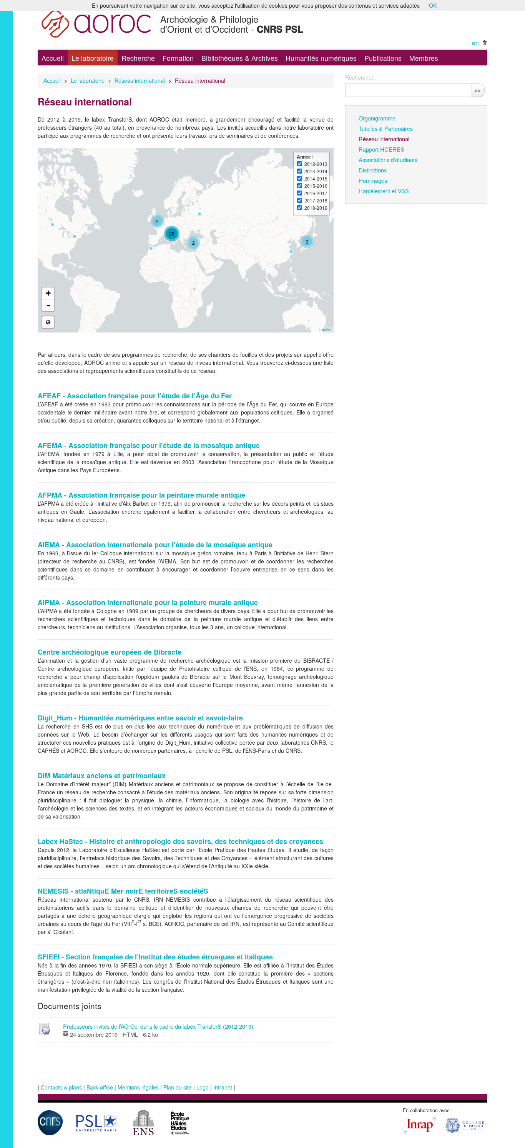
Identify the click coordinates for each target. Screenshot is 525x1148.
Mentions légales (138, 1087)
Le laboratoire (92, 58)
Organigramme (377, 118)
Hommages (373, 180)
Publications (383, 58)
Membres (423, 58)
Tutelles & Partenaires (386, 128)
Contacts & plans (61, 1087)
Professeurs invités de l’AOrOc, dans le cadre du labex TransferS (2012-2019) (158, 1026)
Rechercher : (361, 77)
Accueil (53, 58)
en (475, 42)
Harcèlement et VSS (384, 191)
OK (433, 5)
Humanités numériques (321, 58)
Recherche (138, 58)
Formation (178, 58)
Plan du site (177, 1087)
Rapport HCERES (381, 149)
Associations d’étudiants (388, 159)
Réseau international (140, 80)
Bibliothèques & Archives (239, 58)
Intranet (222, 1087)
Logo (202, 1087)
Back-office (99, 1087)
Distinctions (373, 170)
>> (477, 90)
